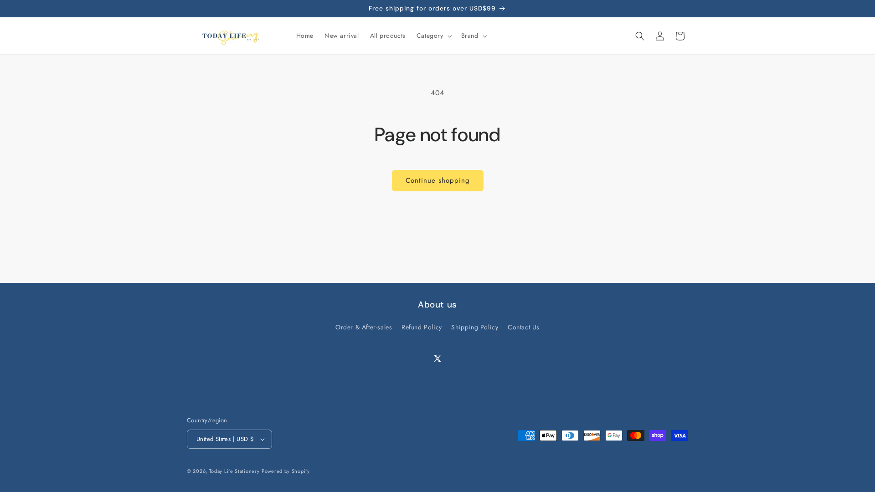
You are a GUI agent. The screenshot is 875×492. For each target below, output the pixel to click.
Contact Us (524, 327)
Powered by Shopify (286, 471)
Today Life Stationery (234, 471)
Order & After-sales (363, 327)
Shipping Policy (474, 327)
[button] (433, 35)
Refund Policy (421, 327)
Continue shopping (438, 180)
